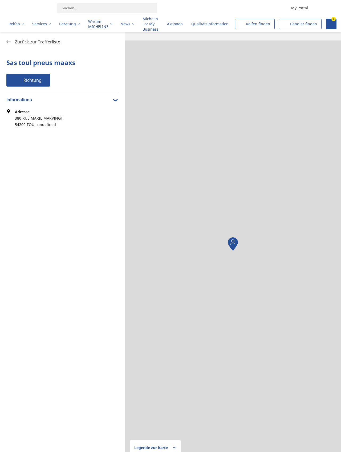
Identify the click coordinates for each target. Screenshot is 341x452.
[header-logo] (29, 8)
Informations (19, 99)
